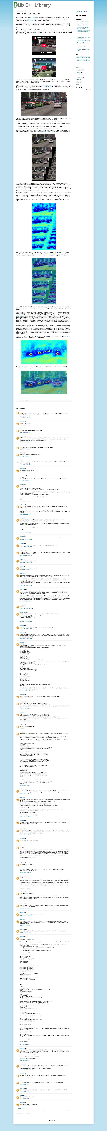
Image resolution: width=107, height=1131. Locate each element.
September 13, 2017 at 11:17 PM (26, 569)
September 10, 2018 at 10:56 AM (26, 1069)
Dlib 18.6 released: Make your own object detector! (83, 28)
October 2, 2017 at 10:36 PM (25, 708)
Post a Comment (21, 1108)
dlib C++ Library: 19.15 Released (83, 60)
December (80, 69)
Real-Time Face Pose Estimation (83, 21)
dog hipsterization (53, 25)
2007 (78, 84)
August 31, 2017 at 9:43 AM (25, 501)
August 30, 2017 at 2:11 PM (25, 480)
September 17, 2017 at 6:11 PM (26, 601)
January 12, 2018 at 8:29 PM (25, 932)
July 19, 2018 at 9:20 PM (24, 1044)
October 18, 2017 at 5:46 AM (25, 825)
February (80, 77)
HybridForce (22, 612)
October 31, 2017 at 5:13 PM (25, 872)
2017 (78, 67)
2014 (78, 82)
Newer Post (19, 1110)
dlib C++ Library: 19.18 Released (83, 57)
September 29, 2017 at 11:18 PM (26, 690)
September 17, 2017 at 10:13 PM (26, 608)
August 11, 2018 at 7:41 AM (25, 1060)
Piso (21, 460)
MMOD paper (19, 316)
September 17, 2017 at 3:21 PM (26, 585)
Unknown (22, 410)
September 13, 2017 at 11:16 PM (26, 562)
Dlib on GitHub (82, 11)
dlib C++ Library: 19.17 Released (83, 59)
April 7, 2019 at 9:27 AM (24, 1091)
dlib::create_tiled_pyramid (44, 131)
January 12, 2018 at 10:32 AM (25, 925)
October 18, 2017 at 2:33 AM (25, 816)
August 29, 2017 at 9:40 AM (25, 456)
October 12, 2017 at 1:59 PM (25, 720)
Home (44, 1110)
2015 (78, 81)
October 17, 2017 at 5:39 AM (25, 793)
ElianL (21, 712)
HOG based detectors (30, 20)
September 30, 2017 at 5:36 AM (26, 698)
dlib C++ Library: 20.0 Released (83, 56)
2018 (78, 65)
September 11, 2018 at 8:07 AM (26, 1077)
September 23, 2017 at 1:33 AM (26, 621)
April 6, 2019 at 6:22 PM (24, 1084)
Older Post (69, 1110)
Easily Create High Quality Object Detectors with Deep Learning (83, 31)
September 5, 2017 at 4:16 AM (26, 539)
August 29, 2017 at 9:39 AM (25, 449)
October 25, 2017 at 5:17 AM (25, 834)
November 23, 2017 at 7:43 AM (26, 915)
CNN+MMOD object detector (55, 23)
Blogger (55, 1120)
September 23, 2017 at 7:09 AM (26, 638)
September (80, 70)
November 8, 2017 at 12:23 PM (26, 888)
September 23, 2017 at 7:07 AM (26, 628)
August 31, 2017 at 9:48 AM (25, 514)
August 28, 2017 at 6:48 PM (25, 425)
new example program (47, 85)
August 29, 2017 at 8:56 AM (25, 432)
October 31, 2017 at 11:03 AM (25, 842)
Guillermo (22, 838)
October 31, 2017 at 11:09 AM (25, 859)
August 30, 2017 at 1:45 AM (25, 464)
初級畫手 (21, 559)
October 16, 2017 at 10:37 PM (25, 785)
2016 (78, 79)
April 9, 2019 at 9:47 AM (24, 1098)
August (79, 72)
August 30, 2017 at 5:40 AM (25, 471)
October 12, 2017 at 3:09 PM (25, 728)
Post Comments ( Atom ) (26, 1113)
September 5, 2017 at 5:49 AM (26, 546)
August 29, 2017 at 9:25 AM (25, 441)
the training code (48, 86)
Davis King (22, 421)
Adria (21, 1081)
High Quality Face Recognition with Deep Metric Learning (83, 25)
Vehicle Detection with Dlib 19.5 (83, 40)
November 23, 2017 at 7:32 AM (26, 908)
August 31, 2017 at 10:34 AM (25, 532)
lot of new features (34, 17)
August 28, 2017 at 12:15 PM (25, 417)
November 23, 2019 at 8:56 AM (26, 1105)
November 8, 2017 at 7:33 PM (25, 900)
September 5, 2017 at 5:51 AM (26, 555)
